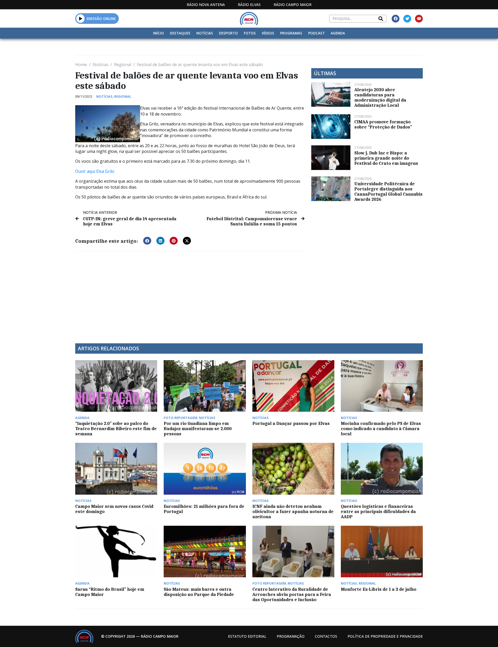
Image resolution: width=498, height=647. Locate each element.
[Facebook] (395, 19)
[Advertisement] (190, 294)
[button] (80, 18)
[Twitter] (407, 19)
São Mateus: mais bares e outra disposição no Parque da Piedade (199, 592)
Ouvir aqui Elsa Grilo (94, 171)
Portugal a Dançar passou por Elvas (291, 423)
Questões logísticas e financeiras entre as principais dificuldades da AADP (378, 511)
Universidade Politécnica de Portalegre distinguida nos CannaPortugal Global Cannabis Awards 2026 (388, 191)
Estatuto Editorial (247, 636)
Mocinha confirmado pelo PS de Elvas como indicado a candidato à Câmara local (381, 428)
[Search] (380, 18)
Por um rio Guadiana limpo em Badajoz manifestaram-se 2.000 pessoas (198, 428)
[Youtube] (419, 19)
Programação (291, 636)
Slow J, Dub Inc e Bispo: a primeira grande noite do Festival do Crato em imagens (386, 158)
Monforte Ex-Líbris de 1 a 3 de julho (378, 589)
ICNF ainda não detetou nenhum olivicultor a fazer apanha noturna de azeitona (293, 511)
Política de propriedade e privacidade (385, 636)
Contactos (326, 636)
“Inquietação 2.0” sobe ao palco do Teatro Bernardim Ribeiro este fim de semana (116, 428)
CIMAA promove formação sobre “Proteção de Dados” (383, 124)
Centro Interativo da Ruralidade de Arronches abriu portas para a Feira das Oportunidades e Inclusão (291, 594)
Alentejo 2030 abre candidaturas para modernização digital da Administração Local (380, 97)
